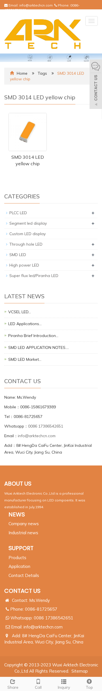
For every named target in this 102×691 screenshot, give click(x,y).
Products (17, 557)
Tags (43, 73)
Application (19, 566)
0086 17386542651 (45, 426)
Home (22, 73)
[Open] (96, 84)
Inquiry (64, 687)
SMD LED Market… (24, 359)
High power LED (24, 265)
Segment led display (28, 223)
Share (12, 687)
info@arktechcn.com (36, 5)
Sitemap (79, 671)
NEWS (16, 514)
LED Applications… (25, 323)
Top (89, 687)
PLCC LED (18, 212)
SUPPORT (20, 548)
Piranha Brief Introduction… (33, 335)
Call (38, 687)
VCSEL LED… (19, 311)
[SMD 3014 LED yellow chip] (27, 132)
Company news (23, 523)
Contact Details (23, 575)
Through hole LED (25, 244)
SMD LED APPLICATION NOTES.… (38, 347)
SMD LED (17, 254)
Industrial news (23, 532)
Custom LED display (27, 233)
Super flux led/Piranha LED (33, 275)
